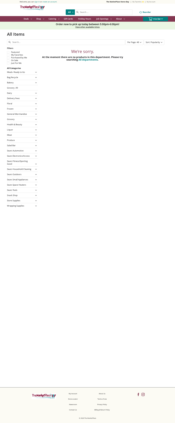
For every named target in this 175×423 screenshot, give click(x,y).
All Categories (14, 68)
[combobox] (70, 12)
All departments (88, 59)
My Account (151, 2)
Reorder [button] (147, 12)
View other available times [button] (87, 27)
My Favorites (137, 2)
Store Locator (73, 399)
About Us (102, 394)
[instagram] (143, 394)
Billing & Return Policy (102, 410)
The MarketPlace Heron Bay (117, 2)
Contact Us (73, 410)
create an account (49, 2)
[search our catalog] (77, 12)
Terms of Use (102, 399)
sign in (37, 2)
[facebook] (138, 394)
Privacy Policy (102, 404)
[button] (35, 72)
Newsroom (73, 404)
